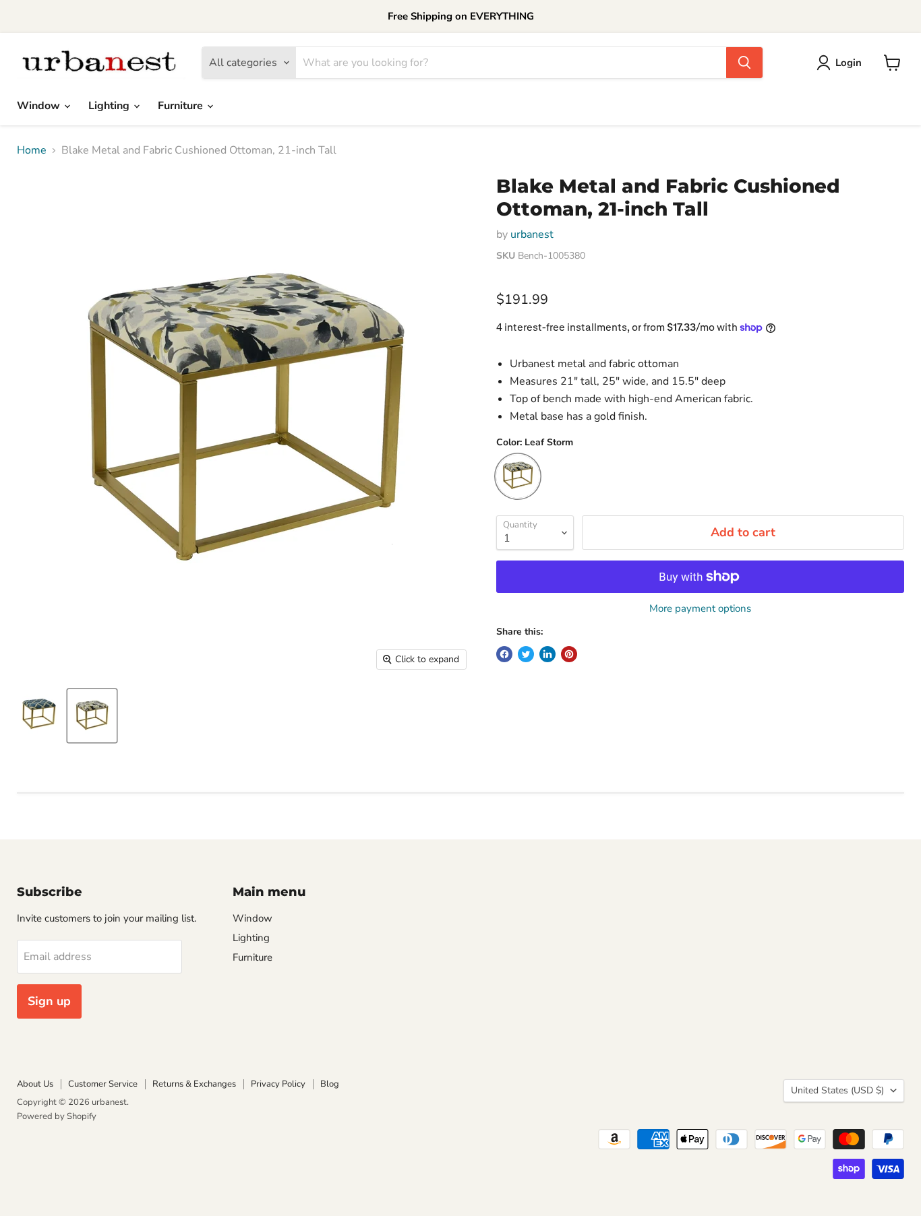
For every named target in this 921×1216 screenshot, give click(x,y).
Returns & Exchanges (194, 1084)
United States (837, 1090)
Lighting (110, 105)
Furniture (182, 105)
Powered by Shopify (56, 1116)
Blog (329, 1084)
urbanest (532, 234)
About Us (35, 1084)
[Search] (744, 62)
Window (40, 105)
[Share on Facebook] (504, 654)
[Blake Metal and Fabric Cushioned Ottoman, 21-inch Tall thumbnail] (39, 715)
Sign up (49, 1001)
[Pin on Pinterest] (569, 654)
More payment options (700, 608)
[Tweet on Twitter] (526, 654)
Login (848, 62)
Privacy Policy (278, 1084)
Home (32, 150)
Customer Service (103, 1084)
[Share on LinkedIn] (547, 654)
